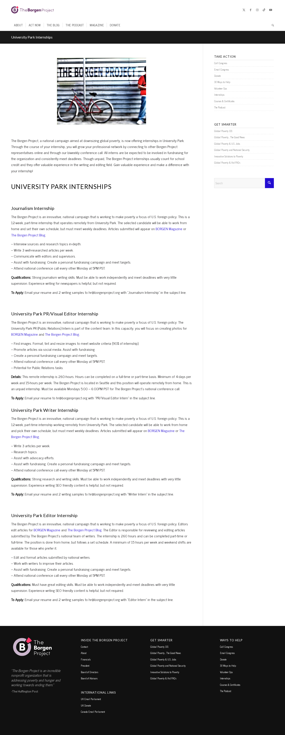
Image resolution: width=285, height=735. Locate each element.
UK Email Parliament (91, 699)
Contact (84, 647)
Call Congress (220, 63)
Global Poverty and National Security (232, 150)
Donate (217, 76)
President (85, 666)
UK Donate (86, 705)
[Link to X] (243, 9)
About (83, 653)
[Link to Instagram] (257, 9)
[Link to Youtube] (270, 9)
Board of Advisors (89, 678)
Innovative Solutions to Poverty (228, 156)
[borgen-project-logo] (32, 10)
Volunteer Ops (220, 88)
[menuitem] (18, 25)
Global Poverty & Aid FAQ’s (227, 162)
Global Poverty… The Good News (229, 137)
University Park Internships (32, 37)
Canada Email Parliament (93, 712)
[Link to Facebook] (250, 9)
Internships (219, 95)
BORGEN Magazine (169, 228)
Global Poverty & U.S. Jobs (227, 144)
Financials (86, 659)
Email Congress (221, 69)
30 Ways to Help (222, 82)
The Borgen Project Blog (28, 235)
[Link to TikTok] (264, 9)
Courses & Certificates (224, 101)
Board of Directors (89, 672)
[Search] (271, 25)
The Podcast (219, 107)
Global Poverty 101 (223, 131)
